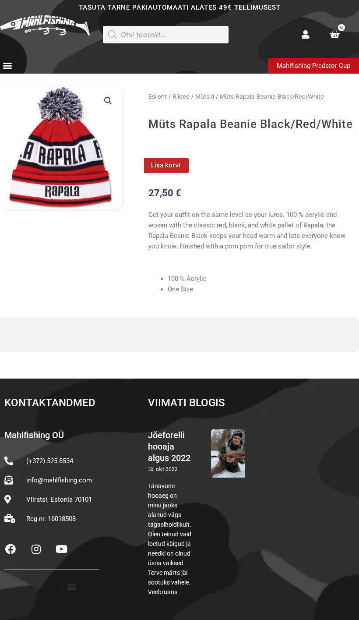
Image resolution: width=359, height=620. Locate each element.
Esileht (157, 96)
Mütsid (204, 96)
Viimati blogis (186, 403)
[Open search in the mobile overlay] (166, 34)
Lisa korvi (165, 165)
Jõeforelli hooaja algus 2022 (169, 446)
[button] (7, 65)
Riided (181, 96)
